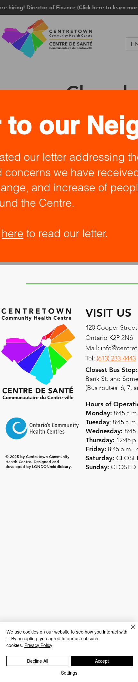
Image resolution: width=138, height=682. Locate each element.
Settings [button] (69, 672)
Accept (102, 661)
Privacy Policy (38, 645)
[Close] (129, 631)
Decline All (37, 661)
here (12, 233)
